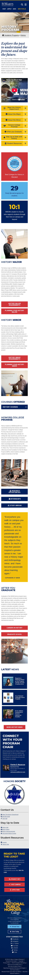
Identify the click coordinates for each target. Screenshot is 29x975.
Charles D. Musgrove (17, 765)
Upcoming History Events (9, 833)
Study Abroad (16, 505)
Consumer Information (11, 961)
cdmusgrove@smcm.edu (17, 772)
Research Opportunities (14, 491)
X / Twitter (15, 943)
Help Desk (25, 971)
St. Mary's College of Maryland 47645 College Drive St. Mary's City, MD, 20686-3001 (15, 919)
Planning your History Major (14, 311)
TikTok (15, 950)
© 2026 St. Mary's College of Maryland (14, 959)
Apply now (15, 890)
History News (5, 829)
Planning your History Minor (14, 365)
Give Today (15, 931)
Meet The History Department (10, 814)
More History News (15, 727)
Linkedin (15, 948)
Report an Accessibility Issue (14, 964)
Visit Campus (15, 884)
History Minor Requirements (14, 358)
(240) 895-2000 (15, 923)
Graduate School (14, 634)
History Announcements (8, 831)
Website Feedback (14, 973)
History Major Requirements (14, 304)
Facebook (15, 939)
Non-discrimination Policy (14, 966)
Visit (4, 9)
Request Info (15, 879)
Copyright (21, 961)
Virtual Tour (15, 926)
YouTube (15, 945)
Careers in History (14, 628)
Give (14, 9)
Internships (16, 499)
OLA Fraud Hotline (14, 969)
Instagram (15, 941)
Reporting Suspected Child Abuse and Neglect (14, 968)
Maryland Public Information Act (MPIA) (11, 971)
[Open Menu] (26, 5)
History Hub (5, 827)
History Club (5, 844)
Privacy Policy (6, 962)
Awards (4, 842)
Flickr (15, 952)
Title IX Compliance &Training (19, 962)
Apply (9, 9)
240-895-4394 (6, 816)
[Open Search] (21, 4)
